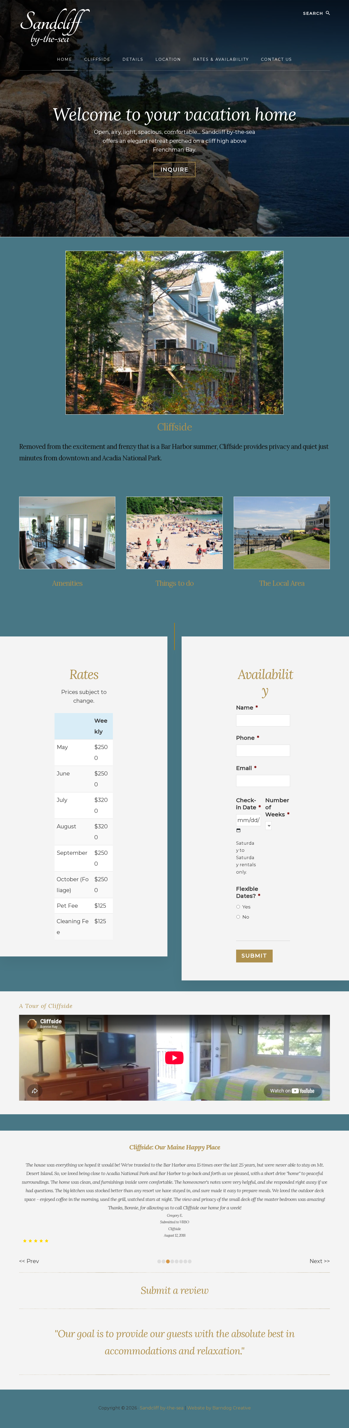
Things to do (174, 583)
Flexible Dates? (248, 892)
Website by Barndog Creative (219, 1408)
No (245, 917)
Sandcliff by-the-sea (161, 1408)
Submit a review (175, 1290)
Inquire (174, 169)
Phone (247, 738)
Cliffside (174, 427)
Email (246, 768)
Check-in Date (248, 804)
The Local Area (282, 583)
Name (247, 707)
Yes (246, 907)
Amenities (67, 583)
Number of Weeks (277, 807)
